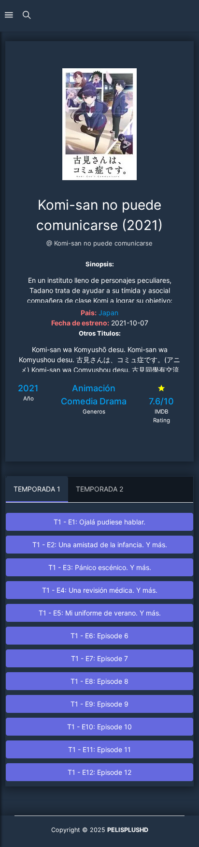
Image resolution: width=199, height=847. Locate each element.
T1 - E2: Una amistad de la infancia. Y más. (99, 544)
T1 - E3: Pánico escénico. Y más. (99, 567)
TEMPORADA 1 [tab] (37, 489)
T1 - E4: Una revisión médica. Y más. (99, 590)
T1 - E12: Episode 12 (99, 772)
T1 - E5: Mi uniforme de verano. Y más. (100, 613)
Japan (108, 312)
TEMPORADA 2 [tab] (99, 489)
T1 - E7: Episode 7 (99, 658)
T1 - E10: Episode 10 (99, 727)
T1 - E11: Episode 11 (99, 749)
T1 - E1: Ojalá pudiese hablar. (99, 522)
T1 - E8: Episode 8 (99, 681)
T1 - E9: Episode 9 (99, 704)
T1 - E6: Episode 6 (99, 635)
